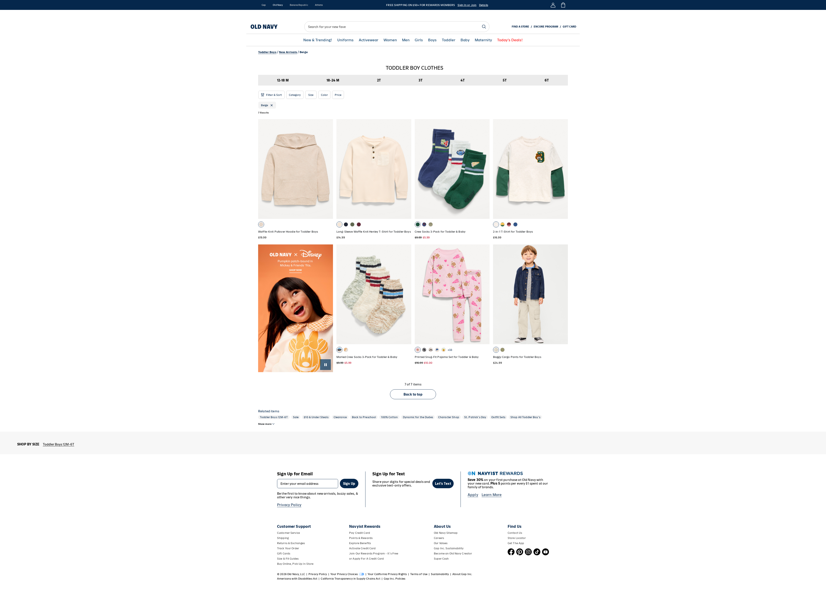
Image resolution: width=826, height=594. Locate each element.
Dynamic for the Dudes (418, 417)
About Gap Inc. (462, 574)
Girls (419, 40)
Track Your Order (288, 548)
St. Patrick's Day (475, 417)
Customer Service (288, 532)
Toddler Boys (267, 52)
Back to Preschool (364, 417)
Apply (473, 495)
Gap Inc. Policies (394, 578)
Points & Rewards (361, 538)
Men (406, 40)
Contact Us (515, 532)
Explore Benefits (360, 543)
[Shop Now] (295, 308)
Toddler (448, 40)
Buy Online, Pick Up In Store (295, 563)
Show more (264, 424)
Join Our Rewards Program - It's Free (373, 553)
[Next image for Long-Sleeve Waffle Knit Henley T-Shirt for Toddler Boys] (406, 169)
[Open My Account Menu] (553, 5)
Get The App (516, 543)
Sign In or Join (467, 5)
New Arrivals (288, 52)
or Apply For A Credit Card (366, 558)
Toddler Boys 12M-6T (274, 417)
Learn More (492, 495)
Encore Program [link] (546, 26)
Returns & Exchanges (291, 543)
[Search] (484, 26)
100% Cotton (389, 417)
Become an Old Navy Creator (453, 553)
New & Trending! (317, 40)
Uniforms (345, 40)
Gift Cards (283, 553)
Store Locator (517, 538)
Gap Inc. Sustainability (449, 548)
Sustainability (440, 574)
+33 (450, 349)
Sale (296, 417)
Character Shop (448, 417)
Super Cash (441, 558)
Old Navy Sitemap (446, 532)
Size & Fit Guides (288, 558)
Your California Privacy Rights (387, 574)
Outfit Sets (498, 417)
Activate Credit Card (362, 548)
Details (483, 5)
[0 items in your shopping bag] (562, 5)
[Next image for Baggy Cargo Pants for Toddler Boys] (562, 294)
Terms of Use (418, 574)
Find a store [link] (520, 26)
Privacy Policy (289, 505)
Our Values (440, 543)
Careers (439, 538)
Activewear (368, 40)
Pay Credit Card (359, 532)
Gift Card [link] (569, 26)
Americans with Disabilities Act (297, 578)
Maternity (483, 40)
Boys (432, 40)
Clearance (340, 417)
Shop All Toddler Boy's (525, 417)
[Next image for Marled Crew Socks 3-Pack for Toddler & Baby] (406, 294)
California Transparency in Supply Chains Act (350, 578)
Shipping (283, 538)
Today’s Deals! (510, 40)
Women (390, 40)
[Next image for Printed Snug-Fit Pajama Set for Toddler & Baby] (484, 294)
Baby (465, 40)
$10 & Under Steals (316, 417)
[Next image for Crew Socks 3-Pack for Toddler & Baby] (484, 169)
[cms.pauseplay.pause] (325, 364)
